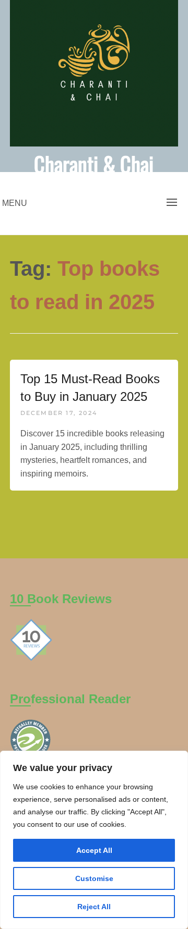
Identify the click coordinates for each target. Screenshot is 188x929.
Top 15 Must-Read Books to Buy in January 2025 (90, 388)
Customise (94, 878)
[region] (94, 840)
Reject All (94, 906)
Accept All (94, 850)
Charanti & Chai (94, 163)
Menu (14, 203)
